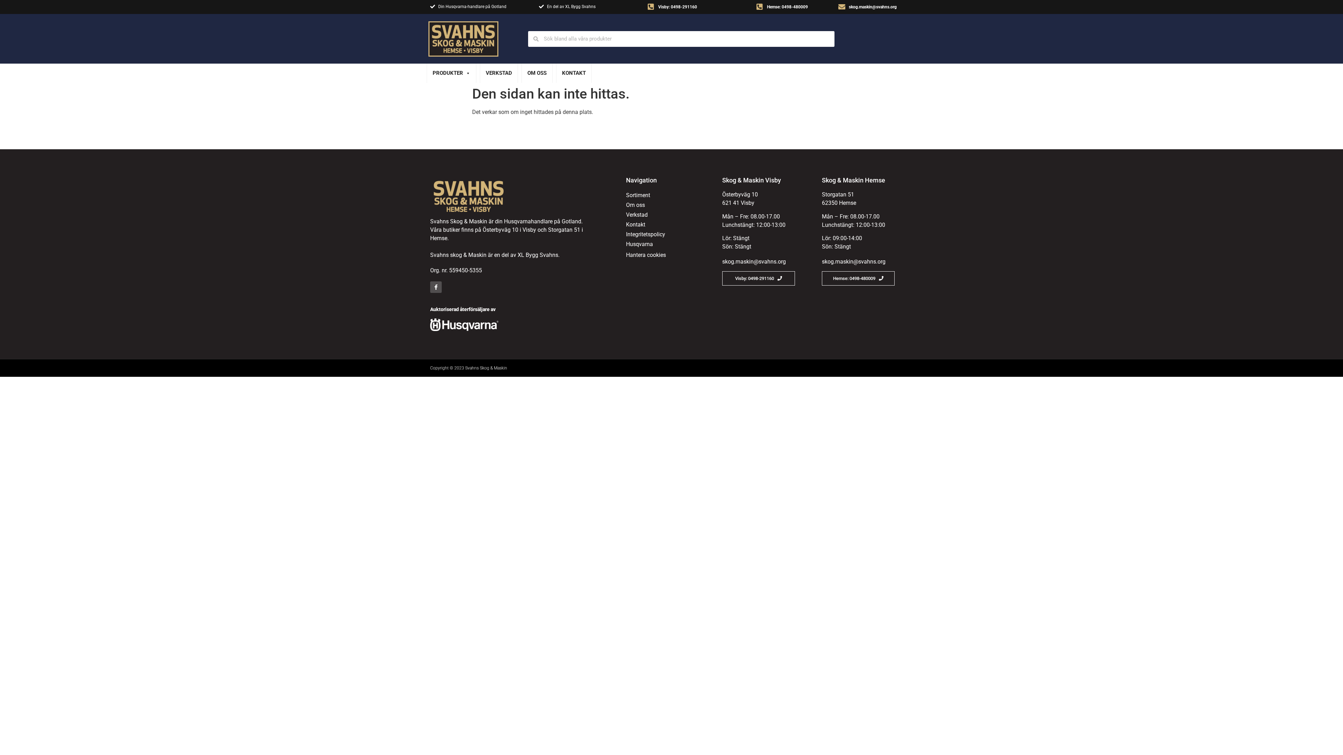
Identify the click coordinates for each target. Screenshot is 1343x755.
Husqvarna (639, 244)
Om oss (537, 73)
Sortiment (638, 195)
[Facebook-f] (436, 287)
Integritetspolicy (645, 234)
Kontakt (574, 73)
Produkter (448, 73)
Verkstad (499, 73)
